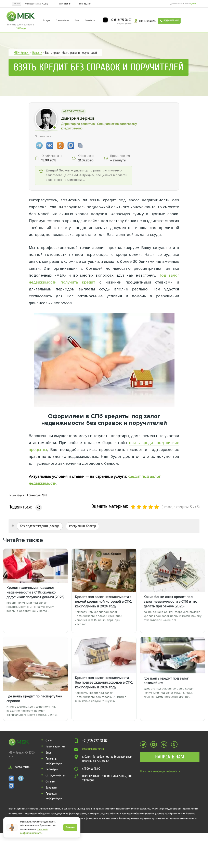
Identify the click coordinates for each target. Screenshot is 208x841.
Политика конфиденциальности (160, 771)
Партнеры (52, 769)
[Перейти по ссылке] (38, 507)
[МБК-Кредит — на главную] (20, 16)
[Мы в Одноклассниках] (174, 744)
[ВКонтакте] (49, 145)
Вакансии (51, 787)
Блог (77, 20)
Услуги (47, 20)
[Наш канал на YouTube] (153, 744)
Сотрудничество (55, 775)
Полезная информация (54, 761)
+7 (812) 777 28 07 (120, 19)
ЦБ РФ (193, 3)
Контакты (90, 20)
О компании (62, 20)
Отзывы (50, 781)
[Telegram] (39, 145)
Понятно (70, 827)
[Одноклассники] (60, 145)
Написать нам (169, 757)
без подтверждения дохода (40, 526)
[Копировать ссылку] (80, 145)
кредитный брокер (82, 526)
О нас (49, 740)
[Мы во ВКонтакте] (164, 744)
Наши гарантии (55, 746)
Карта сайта (22, 767)
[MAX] (70, 145)
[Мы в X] (143, 744)
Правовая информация (54, 796)
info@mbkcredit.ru (93, 749)
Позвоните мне (171, 20)
